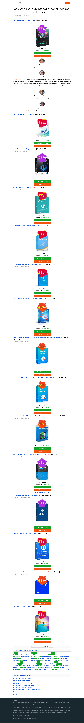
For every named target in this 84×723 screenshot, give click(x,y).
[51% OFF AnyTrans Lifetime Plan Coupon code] (42, 548)
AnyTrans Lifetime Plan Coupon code (24, 533)
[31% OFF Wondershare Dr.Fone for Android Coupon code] (42, 277)
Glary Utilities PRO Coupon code (23, 187)
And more (15, 671)
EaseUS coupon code (24, 341)
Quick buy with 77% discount (42, 222)
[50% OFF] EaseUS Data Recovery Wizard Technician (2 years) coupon (27, 683)
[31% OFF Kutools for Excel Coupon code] (42, 127)
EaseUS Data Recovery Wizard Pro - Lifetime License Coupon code (34, 377)
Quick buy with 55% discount (42, 56)
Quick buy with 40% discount (42, 334)
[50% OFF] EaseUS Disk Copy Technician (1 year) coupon (25, 694)
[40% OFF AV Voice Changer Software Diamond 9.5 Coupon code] (42, 313)
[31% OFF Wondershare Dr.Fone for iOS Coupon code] (42, 510)
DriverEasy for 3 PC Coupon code (23, 149)
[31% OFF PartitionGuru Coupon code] (42, 621)
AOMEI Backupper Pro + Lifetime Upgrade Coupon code (30, 454)
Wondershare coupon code (25, 22)
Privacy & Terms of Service (24, 715)
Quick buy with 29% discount (42, 451)
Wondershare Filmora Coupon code (24, 20)
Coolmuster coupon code (24, 228)
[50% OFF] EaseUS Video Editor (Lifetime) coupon (23, 685)
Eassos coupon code (24, 608)
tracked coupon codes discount (22, 652)
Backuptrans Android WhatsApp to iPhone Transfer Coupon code (33, 416)
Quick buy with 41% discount (42, 489)
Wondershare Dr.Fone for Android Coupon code (28, 264)
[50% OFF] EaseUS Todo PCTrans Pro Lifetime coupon (24, 678)
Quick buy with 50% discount (42, 374)
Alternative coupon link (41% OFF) (43, 492)
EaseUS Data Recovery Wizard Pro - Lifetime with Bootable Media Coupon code (37, 337)
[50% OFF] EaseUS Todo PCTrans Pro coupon (22, 687)
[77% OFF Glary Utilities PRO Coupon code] (42, 202)
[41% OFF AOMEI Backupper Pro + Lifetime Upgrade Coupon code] (42, 469)
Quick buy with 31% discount (42, 146)
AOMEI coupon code (23, 456)
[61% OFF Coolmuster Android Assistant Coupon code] (42, 240)
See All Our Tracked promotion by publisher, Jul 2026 (25, 650)
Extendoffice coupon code (24, 116)
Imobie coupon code (23, 535)
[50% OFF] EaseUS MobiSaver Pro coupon (22, 692)
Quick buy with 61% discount (42, 184)
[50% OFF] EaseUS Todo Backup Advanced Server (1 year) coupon (27, 689)
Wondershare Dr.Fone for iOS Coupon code (26, 495)
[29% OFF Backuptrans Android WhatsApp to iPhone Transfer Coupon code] (42, 431)
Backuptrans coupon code (24, 418)
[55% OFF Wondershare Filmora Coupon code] (42, 35)
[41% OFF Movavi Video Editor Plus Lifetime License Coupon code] (42, 584)
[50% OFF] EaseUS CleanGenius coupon (21, 680)
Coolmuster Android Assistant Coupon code (26, 225)
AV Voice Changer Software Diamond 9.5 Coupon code (30, 298)
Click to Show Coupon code (42, 53)
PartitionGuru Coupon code (21, 606)
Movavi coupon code (23, 574)
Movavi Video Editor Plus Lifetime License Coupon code (30, 572)
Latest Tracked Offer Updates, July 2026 (22, 675)
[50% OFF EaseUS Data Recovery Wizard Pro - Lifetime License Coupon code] (42, 392)
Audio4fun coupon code (24, 301)
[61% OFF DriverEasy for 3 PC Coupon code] (42, 164)
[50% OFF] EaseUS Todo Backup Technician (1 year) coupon (25, 691)
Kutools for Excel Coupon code (22, 114)
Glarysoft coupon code (24, 189)
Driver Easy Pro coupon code (25, 151)
